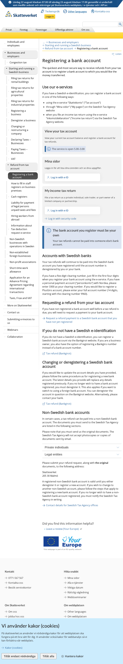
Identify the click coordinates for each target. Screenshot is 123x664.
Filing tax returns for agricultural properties (22, 91)
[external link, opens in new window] (62, 544)
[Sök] (120, 24)
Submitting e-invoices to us (21, 321)
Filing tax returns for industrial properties (22, 102)
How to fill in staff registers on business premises (23, 187)
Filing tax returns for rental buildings (22, 80)
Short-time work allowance (19, 269)
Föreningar (41, 29)
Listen (119, 54)
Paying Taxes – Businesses (19, 151)
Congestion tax (18, 62)
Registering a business (18, 112)
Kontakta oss (102, 11)
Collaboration (15, 336)
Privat (9, 29)
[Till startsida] (21, 16)
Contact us (13, 312)
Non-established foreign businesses (20, 254)
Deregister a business (23, 120)
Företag (24, 29)
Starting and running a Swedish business (21, 70)
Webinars (12, 329)
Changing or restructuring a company (19, 130)
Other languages (77, 11)
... (44, 42)
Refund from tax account (19, 166)
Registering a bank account (22, 176)
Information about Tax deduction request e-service (21, 229)
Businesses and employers (16, 54)
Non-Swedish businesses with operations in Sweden (22, 242)
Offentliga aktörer (64, 29)
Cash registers (19, 196)
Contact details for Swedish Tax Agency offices (72, 505)
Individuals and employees (15, 43)
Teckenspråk (52, 11)
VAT (13, 159)
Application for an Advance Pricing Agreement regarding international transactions (22, 285)
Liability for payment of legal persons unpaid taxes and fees (23, 206)
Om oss (85, 29)
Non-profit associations (23, 262)
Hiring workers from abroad (22, 217)
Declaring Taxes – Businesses (21, 141)
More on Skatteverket (19, 305)
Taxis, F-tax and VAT (21, 298)
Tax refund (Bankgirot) (58, 353)
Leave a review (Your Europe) (62, 529)
